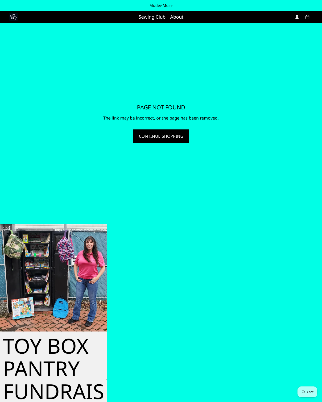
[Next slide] (100, 278)
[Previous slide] (7, 278)
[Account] (297, 17)
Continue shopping (161, 136)
